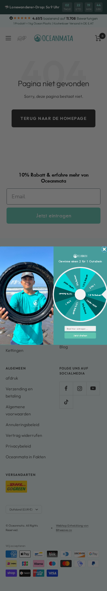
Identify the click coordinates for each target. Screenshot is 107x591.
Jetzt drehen (80, 335)
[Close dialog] (104, 249)
